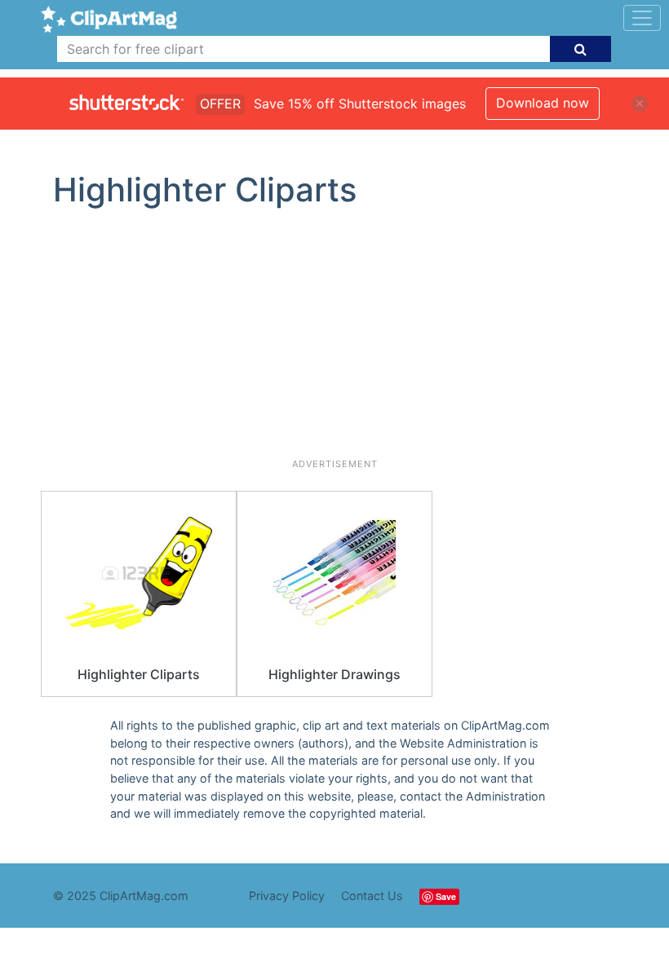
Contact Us (372, 895)
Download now (542, 103)
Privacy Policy (287, 895)
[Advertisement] (334, 340)
